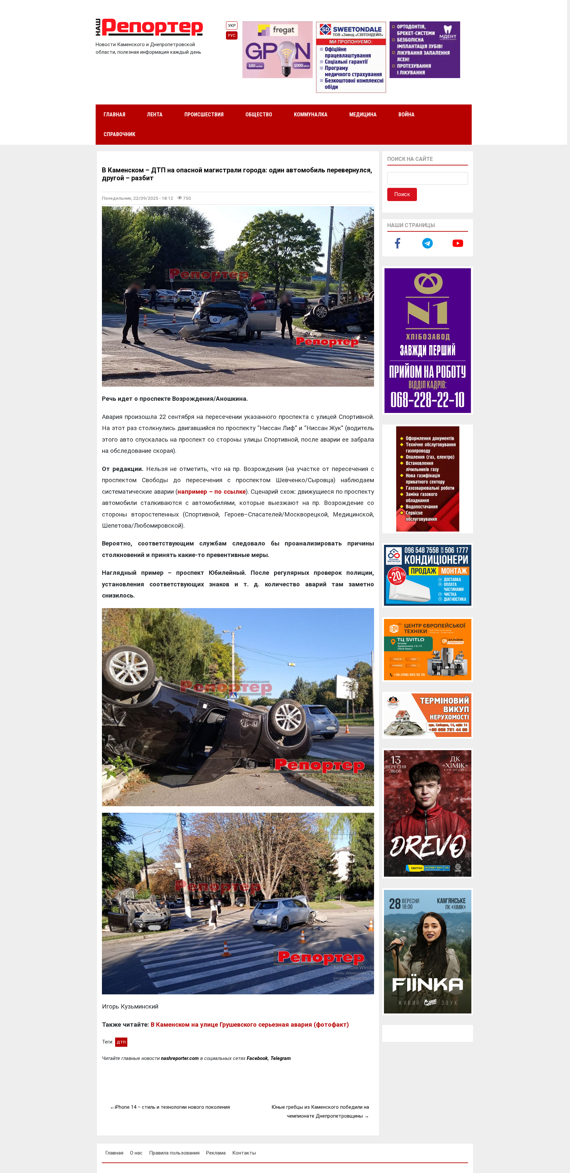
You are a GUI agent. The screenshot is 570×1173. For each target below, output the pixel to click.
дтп (121, 1042)
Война (406, 114)
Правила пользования (174, 1153)
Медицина (363, 114)
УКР (232, 25)
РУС (232, 35)
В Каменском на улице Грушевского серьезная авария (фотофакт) (250, 1024)
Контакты (244, 1153)
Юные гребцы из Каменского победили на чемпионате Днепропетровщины (320, 1111)
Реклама (216, 1153)
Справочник (119, 134)
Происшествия (204, 114)
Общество (258, 114)
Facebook (257, 1058)
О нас (136, 1153)
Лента (155, 114)
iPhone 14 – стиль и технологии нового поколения (172, 1107)
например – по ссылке (211, 491)
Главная (114, 114)
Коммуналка (311, 114)
